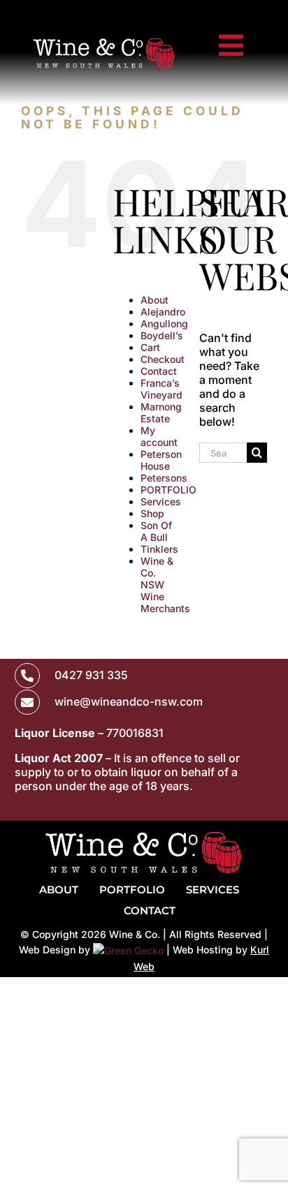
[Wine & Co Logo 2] (104, 38)
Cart (150, 347)
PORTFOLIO (168, 490)
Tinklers (159, 549)
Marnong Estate (161, 412)
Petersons (164, 478)
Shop (152, 513)
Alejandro (163, 312)
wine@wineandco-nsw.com (129, 701)
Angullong (164, 323)
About (154, 300)
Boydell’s (162, 335)
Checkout (163, 359)
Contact (159, 371)
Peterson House (161, 460)
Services (161, 501)
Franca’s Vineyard (161, 389)
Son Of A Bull (156, 531)
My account (159, 436)
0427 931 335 (91, 675)
